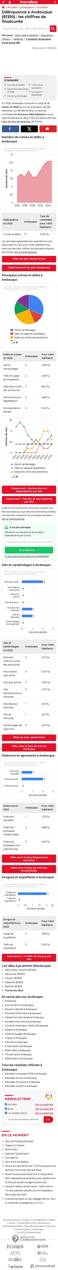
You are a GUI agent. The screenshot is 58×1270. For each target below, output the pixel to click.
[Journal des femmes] (15, 1247)
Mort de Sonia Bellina (17, 1161)
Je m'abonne (27, 550)
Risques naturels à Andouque (21, 1009)
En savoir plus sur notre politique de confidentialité (27, 556)
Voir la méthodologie (25, 252)
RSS (34, 1223)
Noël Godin (11, 1149)
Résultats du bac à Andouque (21, 1077)
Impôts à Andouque (16, 1038)
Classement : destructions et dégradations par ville (29, 490)
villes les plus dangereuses (16, 121)
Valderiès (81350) (14, 982)
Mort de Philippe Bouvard (19, 1141)
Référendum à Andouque (19, 1058)
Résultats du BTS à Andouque (21, 1086)
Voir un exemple (44, 1104)
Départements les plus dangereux (29, 267)
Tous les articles (24, 1223)
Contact (11, 1223)
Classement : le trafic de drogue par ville (29, 958)
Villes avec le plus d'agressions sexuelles (29, 859)
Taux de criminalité (16, 85)
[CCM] (42, 1247)
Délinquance (27, 7)
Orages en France (14, 1145)
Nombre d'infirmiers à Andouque (23, 1013)
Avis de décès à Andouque (19, 1005)
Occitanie (42, 7)
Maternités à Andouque (18, 1050)
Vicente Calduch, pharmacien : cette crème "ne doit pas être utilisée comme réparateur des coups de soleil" (29, 1190)
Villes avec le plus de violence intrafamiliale (29, 869)
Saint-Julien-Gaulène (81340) (20, 969)
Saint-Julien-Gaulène (26, 35)
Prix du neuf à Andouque (18, 1054)
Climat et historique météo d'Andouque (26, 1025)
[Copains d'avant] (15, 1260)
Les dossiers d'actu (17, 1113)
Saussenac (47, 35)
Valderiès (18, 39)
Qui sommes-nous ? (12, 1220)
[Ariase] (15, 1266)
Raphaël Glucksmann (17, 1153)
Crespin (6, 39)
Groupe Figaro (37, 1229)
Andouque (10, 1000)
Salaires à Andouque (16, 1029)
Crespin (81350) (13, 978)
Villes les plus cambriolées (29, 737)
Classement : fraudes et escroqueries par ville (29, 500)
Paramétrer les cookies (34, 1226)
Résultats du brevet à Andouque (22, 1082)
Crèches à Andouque (16, 1042)
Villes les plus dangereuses (29, 258)
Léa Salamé (11, 1157)
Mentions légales (22, 1229)
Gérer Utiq (50, 1226)
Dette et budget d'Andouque (20, 1033)
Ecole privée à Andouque (18, 1046)
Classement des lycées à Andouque (24, 1017)
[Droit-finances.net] (42, 1253)
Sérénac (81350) (13, 986)
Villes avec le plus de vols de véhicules (29, 747)
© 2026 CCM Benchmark (29, 1232)
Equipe (26, 1220)
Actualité (12, 7)
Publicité (51, 1220)
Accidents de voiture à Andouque (23, 1021)
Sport (10, 1108)
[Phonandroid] (42, 1266)
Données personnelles (12, 1226)
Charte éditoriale (38, 1220)
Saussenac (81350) (15, 974)
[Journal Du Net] (15, 1253)
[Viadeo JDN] (42, 1260)
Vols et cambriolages (17, 96)
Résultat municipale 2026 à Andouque (26, 1073)
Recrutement (44, 1223)
